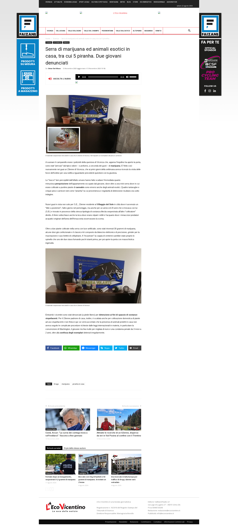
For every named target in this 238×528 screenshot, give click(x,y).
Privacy (190, 522)
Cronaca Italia (51, 429)
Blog (129, 2)
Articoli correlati (54, 448)
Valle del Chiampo (91, 31)
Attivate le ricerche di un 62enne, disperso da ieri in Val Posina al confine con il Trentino (119, 434)
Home (47, 38)
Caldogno (82, 473)
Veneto (158, 31)
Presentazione (110, 522)
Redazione (134, 522)
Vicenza (50, 31)
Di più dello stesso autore (75, 448)
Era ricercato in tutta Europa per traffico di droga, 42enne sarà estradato (124, 479)
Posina (100, 429)
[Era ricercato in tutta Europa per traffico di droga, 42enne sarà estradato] (126, 464)
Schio (114, 473)
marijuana (66, 384)
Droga (56, 384)
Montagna (114, 2)
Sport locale (84, 2)
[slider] (133, 76)
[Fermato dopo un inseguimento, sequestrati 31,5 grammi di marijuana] (60, 464)
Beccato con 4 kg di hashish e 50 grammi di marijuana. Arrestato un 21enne (92, 479)
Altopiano (137, 31)
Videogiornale (159, 2)
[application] (107, 77)
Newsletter (123, 522)
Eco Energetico (146, 2)
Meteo (122, 2)
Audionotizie (172, 2)
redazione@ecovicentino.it (169, 510)
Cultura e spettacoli (99, 2)
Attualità (58, 2)
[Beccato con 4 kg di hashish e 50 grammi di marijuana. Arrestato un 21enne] (93, 464)
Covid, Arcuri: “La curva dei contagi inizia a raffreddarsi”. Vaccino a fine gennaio (66, 434)
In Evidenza (57, 42)
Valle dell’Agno (74, 31)
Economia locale (70, 2)
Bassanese (148, 31)
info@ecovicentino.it (165, 513)
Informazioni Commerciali (174, 522)
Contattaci (158, 522)
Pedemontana (107, 31)
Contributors (146, 522)
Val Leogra (60, 31)
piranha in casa (78, 384)
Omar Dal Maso (54, 68)
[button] (189, 31)
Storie (135, 2)
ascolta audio (79, 77)
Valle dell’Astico (123, 31)
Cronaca (48, 2)
